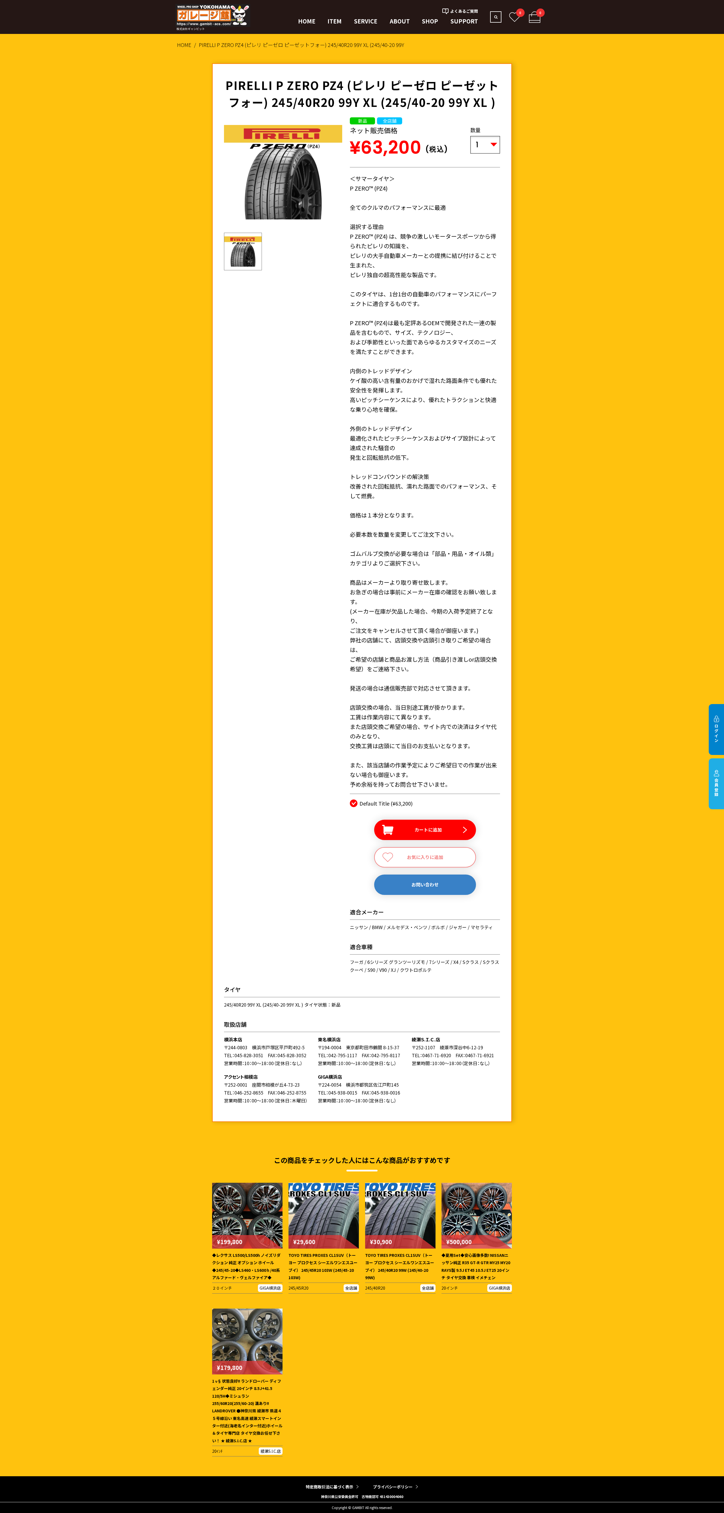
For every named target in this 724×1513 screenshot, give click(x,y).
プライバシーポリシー (393, 1487)
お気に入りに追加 (425, 857)
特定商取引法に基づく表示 (329, 1487)
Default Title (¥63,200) (386, 803)
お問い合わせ (425, 884)
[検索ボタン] (496, 17)
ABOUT (400, 21)
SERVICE (365, 21)
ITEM (334, 21)
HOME (306, 21)
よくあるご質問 (464, 11)
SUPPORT (464, 21)
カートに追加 (428, 829)
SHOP (430, 21)
